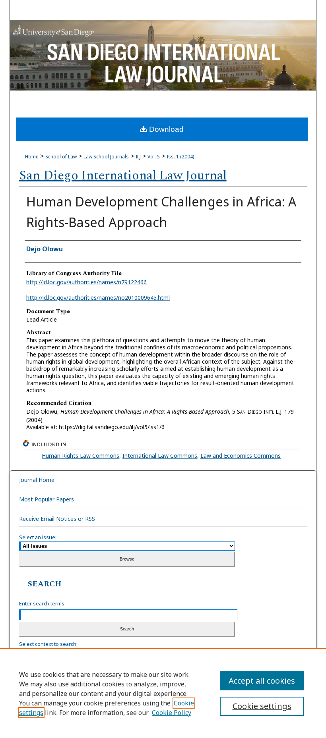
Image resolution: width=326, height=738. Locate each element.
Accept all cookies (262, 680)
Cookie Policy (171, 712)
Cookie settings (262, 706)
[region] (163, 693)
